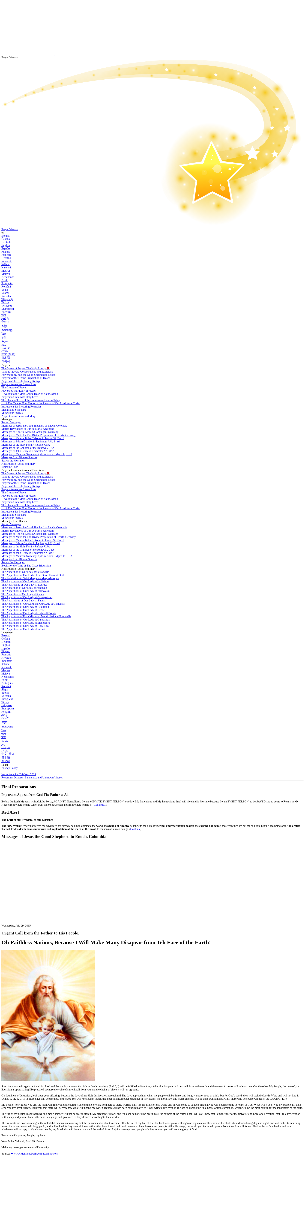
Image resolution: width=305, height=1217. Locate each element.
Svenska (6, 296)
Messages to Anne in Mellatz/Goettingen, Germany (29, 431)
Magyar (5, 270)
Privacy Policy (9, 767)
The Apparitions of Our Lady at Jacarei (23, 629)
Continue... (100, 804)
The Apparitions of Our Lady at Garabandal (25, 619)
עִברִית (4, 350)
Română (6, 286)
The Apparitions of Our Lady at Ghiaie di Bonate (28, 613)
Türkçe (5, 302)
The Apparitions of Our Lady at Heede (23, 610)
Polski (4, 280)
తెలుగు (5, 321)
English (5, 245)
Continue (135, 829)
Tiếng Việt (7, 299)
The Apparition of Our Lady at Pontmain (24, 587)
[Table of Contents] (27, 895)
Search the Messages (13, 460)
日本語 (5, 357)
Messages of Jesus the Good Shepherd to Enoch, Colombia (34, 425)
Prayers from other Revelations (18, 384)
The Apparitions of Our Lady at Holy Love (25, 625)
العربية (5, 340)
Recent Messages (11, 422)
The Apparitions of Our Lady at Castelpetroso (26, 597)
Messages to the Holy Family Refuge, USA (25, 444)
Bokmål (5, 235)
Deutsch (6, 242)
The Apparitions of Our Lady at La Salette (25, 581)
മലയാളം (7, 329)
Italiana (5, 264)
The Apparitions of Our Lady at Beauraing (25, 606)
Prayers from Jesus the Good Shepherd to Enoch (28, 374)
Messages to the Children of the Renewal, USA (27, 447)
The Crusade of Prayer (14, 387)
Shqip (4, 289)
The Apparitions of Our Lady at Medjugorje (25, 622)
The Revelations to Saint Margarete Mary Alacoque (30, 578)
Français (6, 254)
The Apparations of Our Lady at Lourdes (24, 584)
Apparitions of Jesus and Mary (18, 416)
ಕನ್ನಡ (4, 325)
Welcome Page (9, 466)
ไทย (3, 333)
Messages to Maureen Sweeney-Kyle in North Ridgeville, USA (36, 454)
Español (5, 248)
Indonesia (6, 261)
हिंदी (3, 337)
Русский (6, 311)
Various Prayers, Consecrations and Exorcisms (27, 371)
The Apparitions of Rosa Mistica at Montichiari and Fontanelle (36, 616)
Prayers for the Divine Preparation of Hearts (25, 377)
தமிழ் (4, 714)
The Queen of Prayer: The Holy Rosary (25, 368)
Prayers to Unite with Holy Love (19, 396)
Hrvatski (6, 257)
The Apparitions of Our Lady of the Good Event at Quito (33, 575)
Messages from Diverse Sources (19, 457)
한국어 (5, 361)
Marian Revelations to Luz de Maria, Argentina (27, 428)
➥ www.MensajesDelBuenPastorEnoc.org (34, 1153)
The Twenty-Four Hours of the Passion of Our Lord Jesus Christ (40, 403)
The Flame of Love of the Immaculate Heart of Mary (30, 400)
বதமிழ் (4, 318)
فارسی (5, 347)
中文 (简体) (8, 354)
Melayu (5, 273)
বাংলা (3, 315)
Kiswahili (6, 267)
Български (7, 308)
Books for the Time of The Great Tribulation (26, 565)
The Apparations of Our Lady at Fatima (23, 600)
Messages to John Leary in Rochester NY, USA (28, 450)
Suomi (5, 292)
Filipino (5, 251)
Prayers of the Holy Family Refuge (20, 381)
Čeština (5, 238)
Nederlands (7, 276)
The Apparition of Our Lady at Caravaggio (25, 571)
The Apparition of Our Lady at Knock (22, 594)
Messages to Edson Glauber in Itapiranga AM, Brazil (30, 441)
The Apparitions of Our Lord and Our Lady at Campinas (33, 603)
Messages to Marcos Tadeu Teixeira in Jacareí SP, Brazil (32, 438)
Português (7, 283)
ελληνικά (6, 305)
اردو (3, 344)
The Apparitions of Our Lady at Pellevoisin (25, 590)
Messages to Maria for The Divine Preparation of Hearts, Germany (38, 435)
